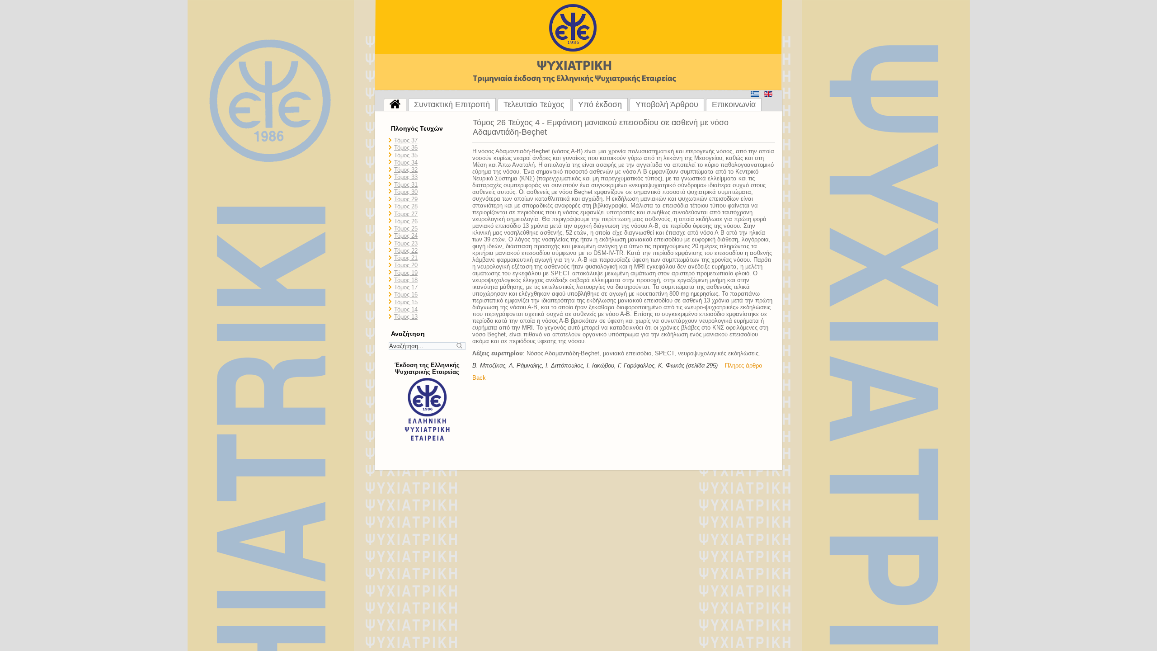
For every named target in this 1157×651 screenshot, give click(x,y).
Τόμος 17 (406, 287)
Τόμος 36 (406, 147)
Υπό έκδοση (600, 104)
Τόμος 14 (406, 309)
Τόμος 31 (406, 184)
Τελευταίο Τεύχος (533, 104)
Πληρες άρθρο (743, 365)
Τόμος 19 (406, 272)
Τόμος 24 (406, 235)
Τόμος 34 (406, 162)
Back (479, 377)
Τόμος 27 (406, 214)
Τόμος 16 (406, 294)
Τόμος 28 (406, 206)
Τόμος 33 (406, 177)
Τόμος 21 (406, 258)
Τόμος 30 (406, 192)
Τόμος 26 (406, 221)
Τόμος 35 (406, 155)
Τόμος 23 (406, 243)
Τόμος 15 (406, 302)
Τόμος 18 (406, 280)
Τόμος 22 (406, 250)
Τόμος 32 (406, 169)
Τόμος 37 (406, 140)
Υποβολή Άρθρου (666, 104)
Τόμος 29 (406, 199)
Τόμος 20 (406, 265)
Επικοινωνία (734, 104)
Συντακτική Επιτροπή (452, 104)
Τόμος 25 (406, 228)
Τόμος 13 (406, 316)
